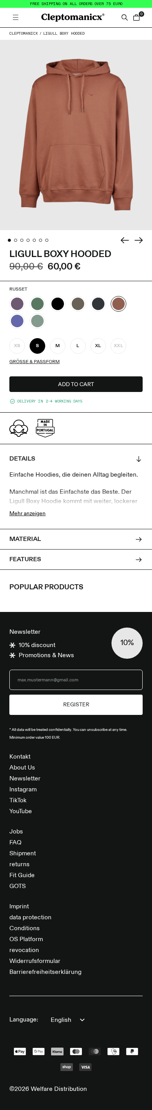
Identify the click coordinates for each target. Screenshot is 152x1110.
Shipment (22, 854)
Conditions (24, 929)
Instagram (23, 790)
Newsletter (25, 779)
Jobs (16, 832)
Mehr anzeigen (27, 513)
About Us (22, 768)
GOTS (17, 886)
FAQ (15, 843)
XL (98, 346)
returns (19, 865)
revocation (24, 950)
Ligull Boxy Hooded (64, 33)
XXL (118, 346)
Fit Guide (22, 875)
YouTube (20, 812)
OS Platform (26, 939)
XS (17, 346)
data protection (30, 918)
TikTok (18, 801)
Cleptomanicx (23, 33)
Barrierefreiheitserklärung (45, 972)
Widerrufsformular (34, 961)
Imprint (19, 907)
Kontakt (19, 757)
